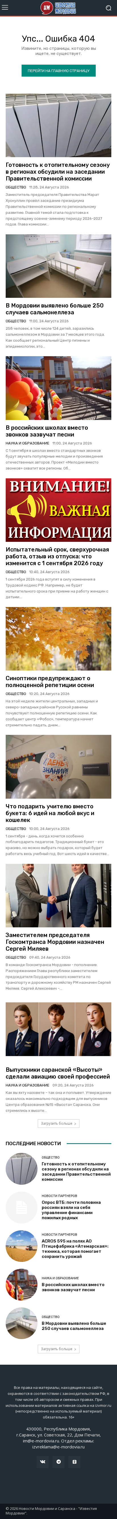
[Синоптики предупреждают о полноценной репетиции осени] (58, 639)
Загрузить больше (56, 1123)
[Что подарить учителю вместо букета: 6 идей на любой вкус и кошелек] (58, 766)
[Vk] (43, 1462)
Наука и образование (27, 443)
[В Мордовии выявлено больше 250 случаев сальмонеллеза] (58, 266)
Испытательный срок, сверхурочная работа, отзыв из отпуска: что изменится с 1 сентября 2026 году (57, 556)
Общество (16, 187)
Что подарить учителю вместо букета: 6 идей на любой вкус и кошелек (50, 813)
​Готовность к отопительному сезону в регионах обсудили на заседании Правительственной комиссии (58, 171)
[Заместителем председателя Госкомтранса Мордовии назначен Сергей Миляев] (58, 895)
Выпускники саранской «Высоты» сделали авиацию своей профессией (58, 1073)
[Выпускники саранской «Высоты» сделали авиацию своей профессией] (58, 1030)
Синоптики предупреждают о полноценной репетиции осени (50, 681)
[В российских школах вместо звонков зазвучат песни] (58, 388)
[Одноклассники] (74, 1462)
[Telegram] (58, 1462)
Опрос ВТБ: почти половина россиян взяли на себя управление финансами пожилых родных (71, 1210)
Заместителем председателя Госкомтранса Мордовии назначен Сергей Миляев (55, 942)
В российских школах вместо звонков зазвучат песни (47, 431)
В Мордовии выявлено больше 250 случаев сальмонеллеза (55, 309)
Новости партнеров (59, 1196)
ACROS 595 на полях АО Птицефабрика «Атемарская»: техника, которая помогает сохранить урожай (75, 1249)
